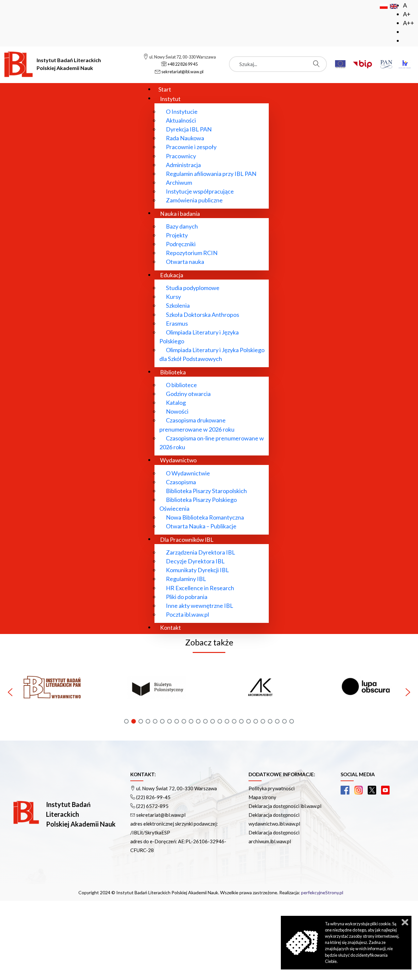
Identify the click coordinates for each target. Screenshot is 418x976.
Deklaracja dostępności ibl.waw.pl (285, 806)
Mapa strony (262, 797)
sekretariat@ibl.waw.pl (160, 815)
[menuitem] (164, 89)
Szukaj (318, 64)
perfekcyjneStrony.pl (322, 892)
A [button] (405, 5)
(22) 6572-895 (152, 806)
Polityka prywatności (272, 788)
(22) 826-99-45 (153, 797)
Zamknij (405, 922)
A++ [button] (408, 22)
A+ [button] (406, 14)
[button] (94, 692)
